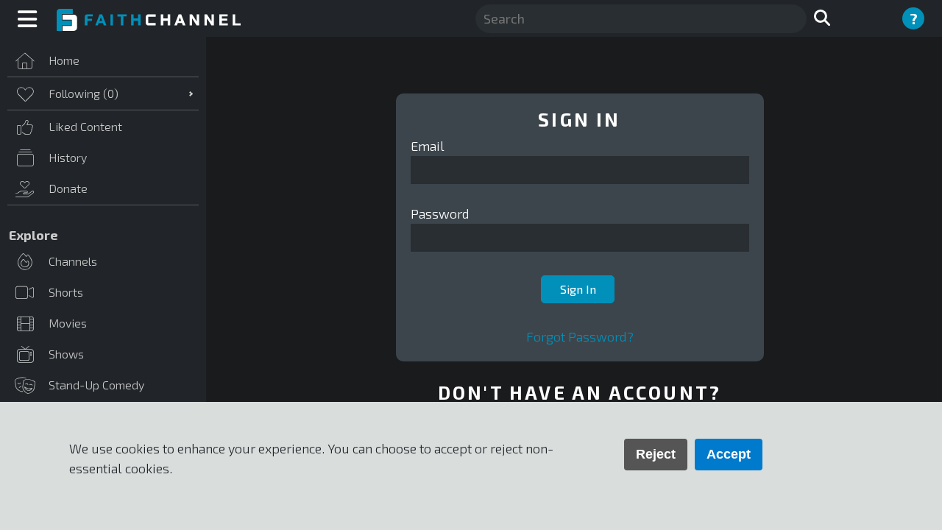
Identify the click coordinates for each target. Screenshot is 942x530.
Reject (656, 454)
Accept (728, 454)
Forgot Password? (580, 336)
